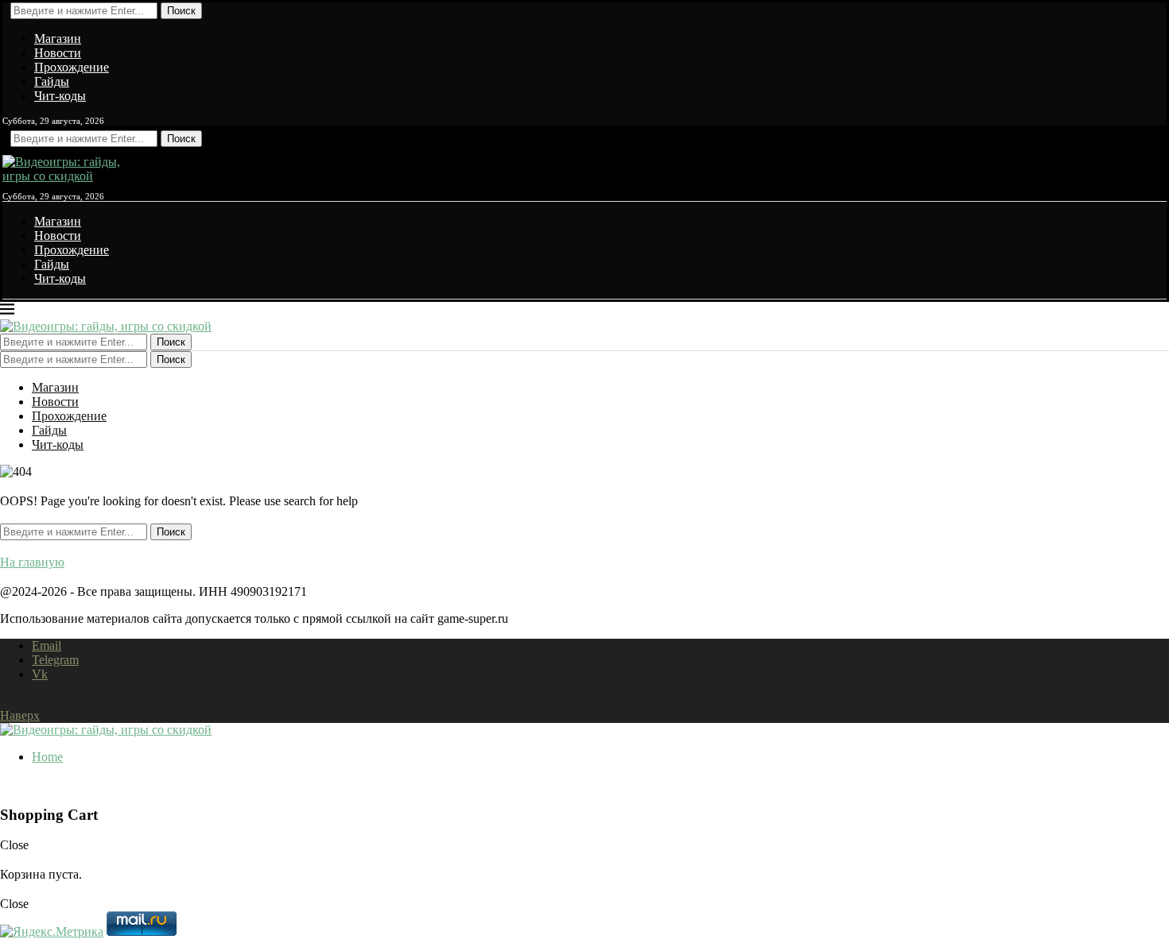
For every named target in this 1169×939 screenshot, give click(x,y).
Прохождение (71, 67)
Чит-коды (60, 95)
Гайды (51, 81)
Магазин (57, 38)
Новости (57, 53)
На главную (32, 562)
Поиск (181, 11)
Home (47, 756)
